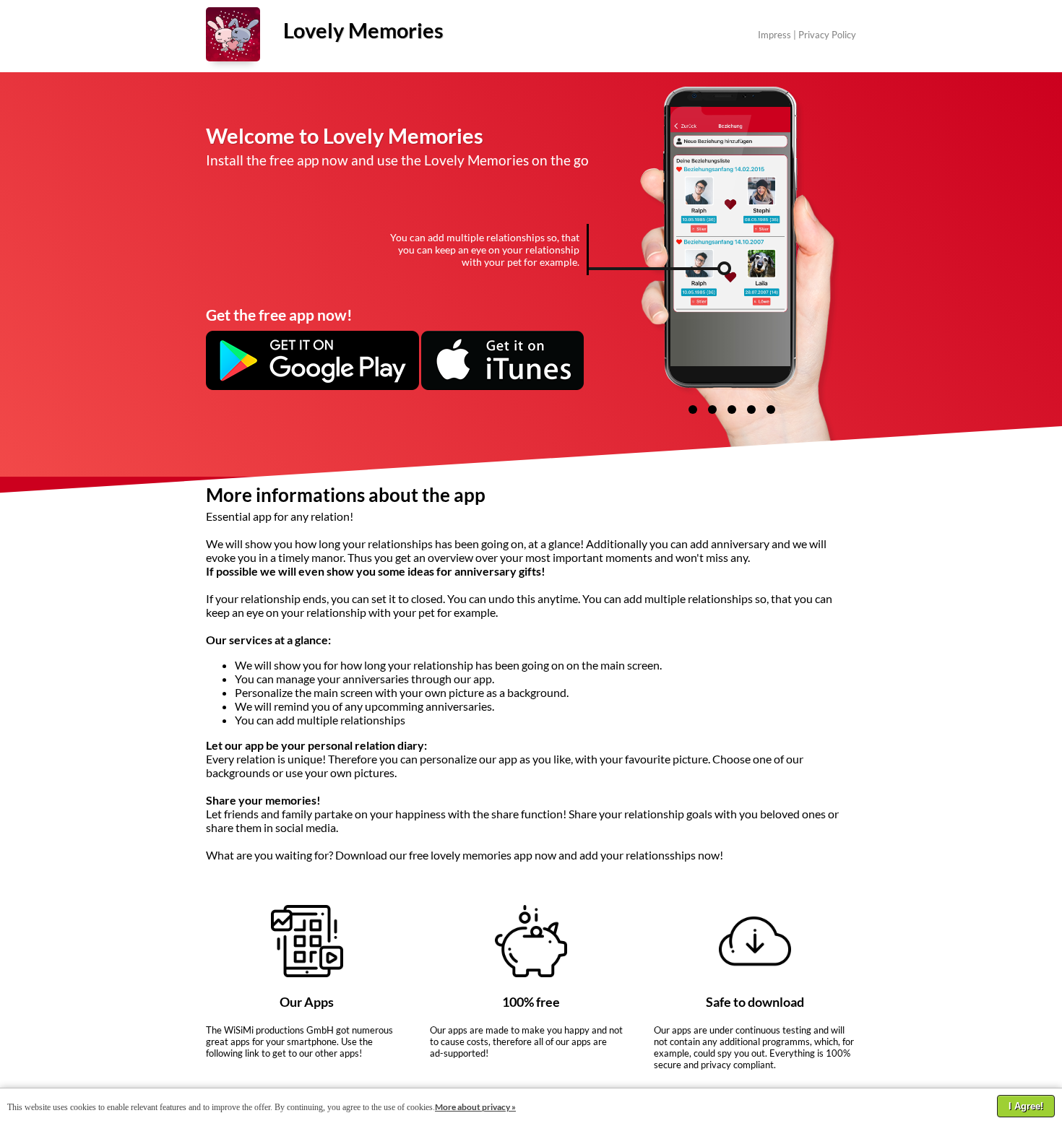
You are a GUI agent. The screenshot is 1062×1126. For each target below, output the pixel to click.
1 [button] (692, 409)
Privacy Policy (827, 34)
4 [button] (751, 409)
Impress (774, 34)
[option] (763, 236)
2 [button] (712, 409)
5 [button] (771, 409)
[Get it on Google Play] (312, 386)
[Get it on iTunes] (502, 386)
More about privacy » (475, 1106)
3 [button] (732, 409)
